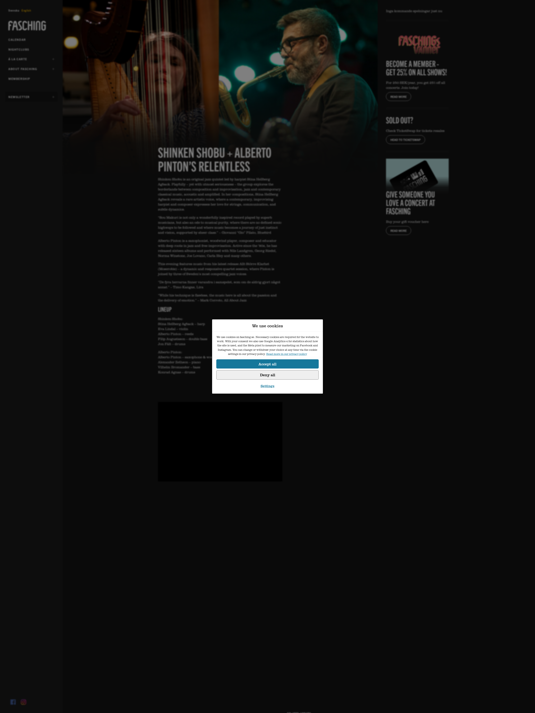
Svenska (13, 10)
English (26, 10)
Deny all (267, 374)
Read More (398, 96)
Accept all (267, 363)
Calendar (17, 39)
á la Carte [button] (18, 60)
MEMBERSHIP (19, 78)
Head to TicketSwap (405, 140)
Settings (267, 386)
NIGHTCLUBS (18, 49)
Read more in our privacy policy (286, 354)
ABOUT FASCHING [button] (22, 70)
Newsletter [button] (19, 98)
